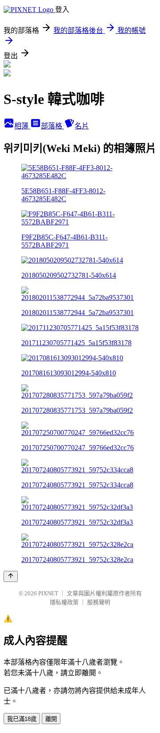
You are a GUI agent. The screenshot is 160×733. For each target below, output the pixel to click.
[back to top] (11, 576)
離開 (51, 719)
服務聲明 (98, 602)
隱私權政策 (64, 602)
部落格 (52, 126)
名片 (82, 126)
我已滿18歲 (21, 719)
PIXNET (48, 593)
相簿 (22, 126)
